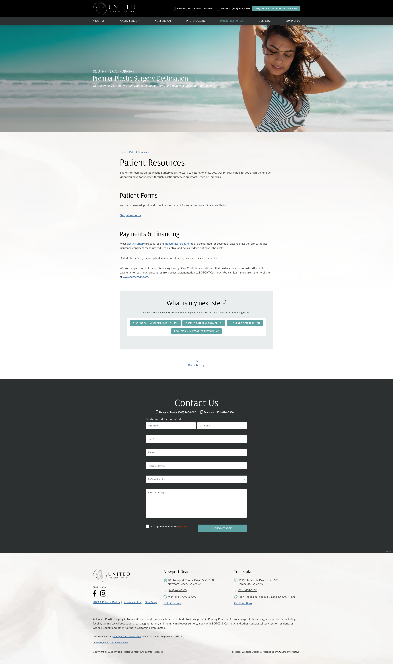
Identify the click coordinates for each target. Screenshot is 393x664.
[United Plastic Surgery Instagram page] (103, 593)
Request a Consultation (245, 323)
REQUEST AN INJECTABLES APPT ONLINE (196, 331)
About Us (99, 20)
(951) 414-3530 (247, 590)
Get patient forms (130, 215)
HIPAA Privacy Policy (106, 602)
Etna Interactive (290, 651)
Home (123, 152)
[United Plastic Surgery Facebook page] (94, 593)
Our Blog (265, 20)
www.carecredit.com (135, 277)
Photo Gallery (195, 20)
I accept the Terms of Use (169, 526)
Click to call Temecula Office (203, 323)
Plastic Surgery (129, 20)
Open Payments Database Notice (110, 642)
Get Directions (172, 603)
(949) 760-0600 (177, 590)
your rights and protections (126, 636)
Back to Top (196, 365)
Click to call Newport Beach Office (155, 323)
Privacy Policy (132, 602)
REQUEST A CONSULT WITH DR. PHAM (276, 8)
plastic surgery (136, 243)
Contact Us (293, 20)
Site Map (151, 602)
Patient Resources (232, 20)
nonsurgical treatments (179, 243)
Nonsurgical (163, 20)
